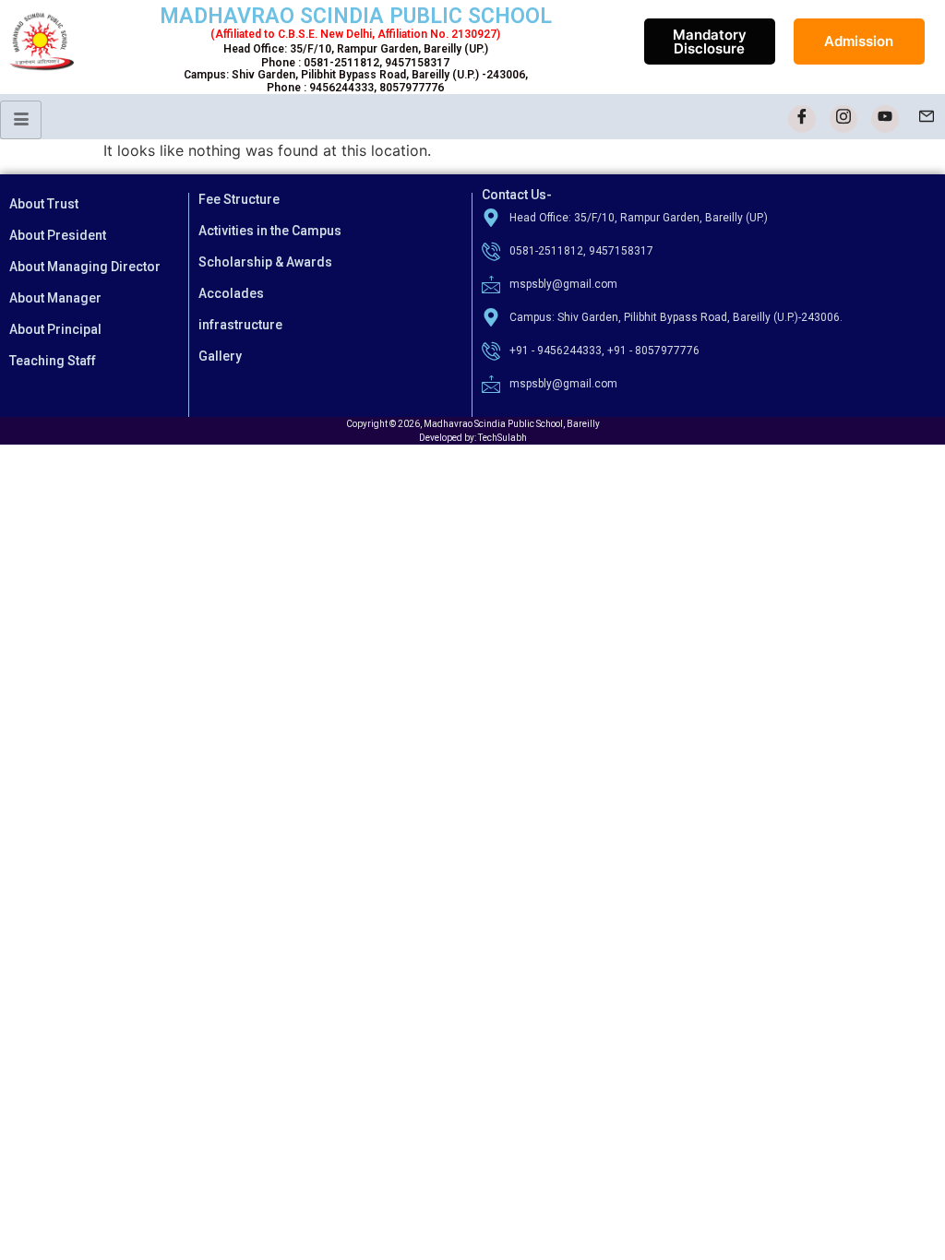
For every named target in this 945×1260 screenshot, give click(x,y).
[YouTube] (885, 119)
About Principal (55, 329)
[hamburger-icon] (21, 120)
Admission (858, 41)
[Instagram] (843, 119)
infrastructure (240, 324)
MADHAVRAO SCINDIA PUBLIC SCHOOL (356, 16)
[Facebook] (802, 119)
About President (57, 235)
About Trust (43, 203)
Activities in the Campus (269, 230)
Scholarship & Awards (265, 262)
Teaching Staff (52, 360)
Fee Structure (239, 199)
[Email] (926, 119)
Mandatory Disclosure (710, 41)
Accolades (231, 293)
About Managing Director (85, 266)
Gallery (220, 356)
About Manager (55, 298)
